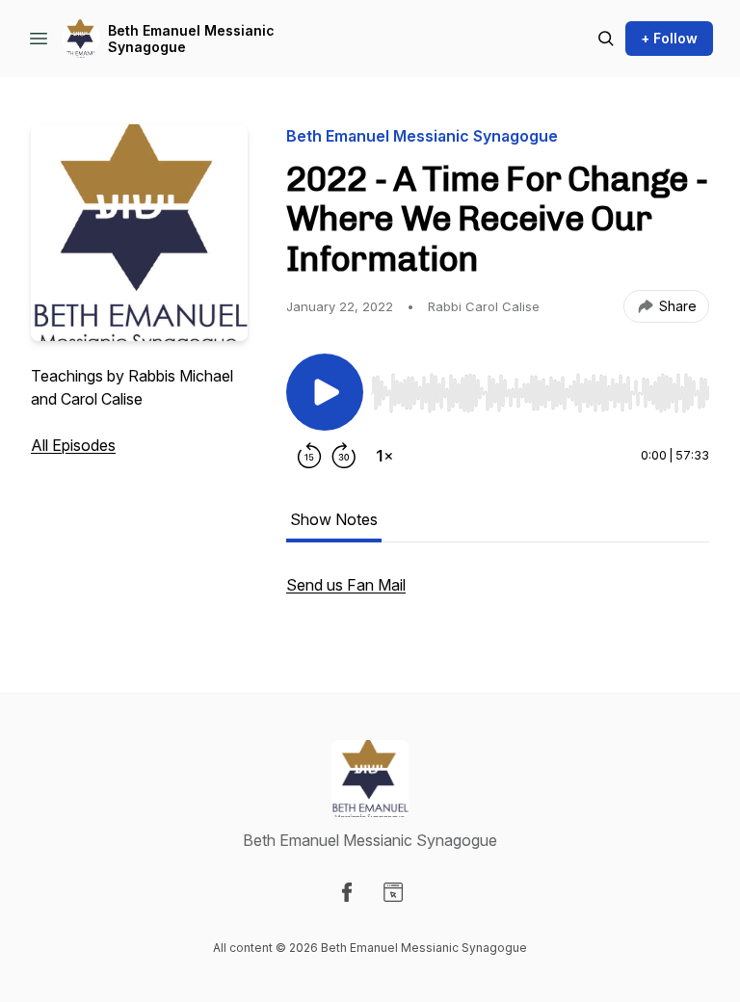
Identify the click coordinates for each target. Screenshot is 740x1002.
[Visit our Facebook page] (347, 892)
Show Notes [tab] (334, 519)
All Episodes (73, 445)
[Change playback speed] (384, 455)
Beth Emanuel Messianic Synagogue (191, 39)
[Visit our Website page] (393, 892)
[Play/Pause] (324, 392)
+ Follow (669, 38)
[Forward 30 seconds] (343, 455)
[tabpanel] (497, 594)
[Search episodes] (606, 38)
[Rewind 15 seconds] (309, 455)
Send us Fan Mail (346, 584)
